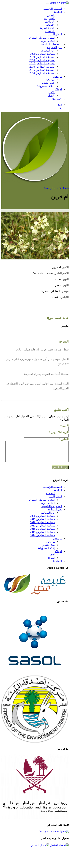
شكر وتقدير (48, 82)
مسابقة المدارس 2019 (42, 57)
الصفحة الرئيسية (52, 8)
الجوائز (51, 95)
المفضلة (50, 31)
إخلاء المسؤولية (46, 86)
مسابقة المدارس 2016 (42, 66)
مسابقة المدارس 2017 (42, 63)
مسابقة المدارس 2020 (42, 53)
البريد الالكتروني (59, 432)
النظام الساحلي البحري (42, 37)
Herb (58, 188)
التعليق (64, 439)
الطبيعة (58, 12)
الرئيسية (48, 188)
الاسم (64, 425)
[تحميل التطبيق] (59, 845)
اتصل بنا (57, 98)
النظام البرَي (48, 40)
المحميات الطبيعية (51, 44)
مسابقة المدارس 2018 (42, 60)
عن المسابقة (54, 47)
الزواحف (50, 21)
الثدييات (50, 24)
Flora (66, 188)
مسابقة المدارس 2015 (42, 69)
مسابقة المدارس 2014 (42, 73)
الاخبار (51, 92)
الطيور (51, 15)
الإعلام (58, 89)
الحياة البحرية (47, 28)
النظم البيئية (55, 34)
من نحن (57, 76)
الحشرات (49, 18)
